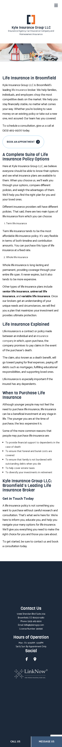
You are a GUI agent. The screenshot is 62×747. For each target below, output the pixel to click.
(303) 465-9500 (34, 621)
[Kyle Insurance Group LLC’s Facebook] (26, 659)
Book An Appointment (21, 142)
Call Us (15, 741)
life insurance (19, 90)
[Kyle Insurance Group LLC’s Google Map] (35, 659)
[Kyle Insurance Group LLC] (31, 19)
